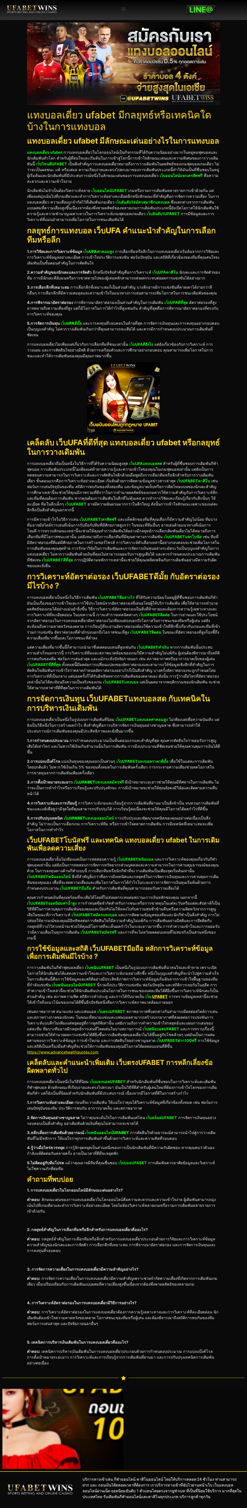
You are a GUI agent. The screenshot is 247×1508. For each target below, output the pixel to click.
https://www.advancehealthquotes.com (62, 1052)
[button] (124, 9)
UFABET (160, 996)
